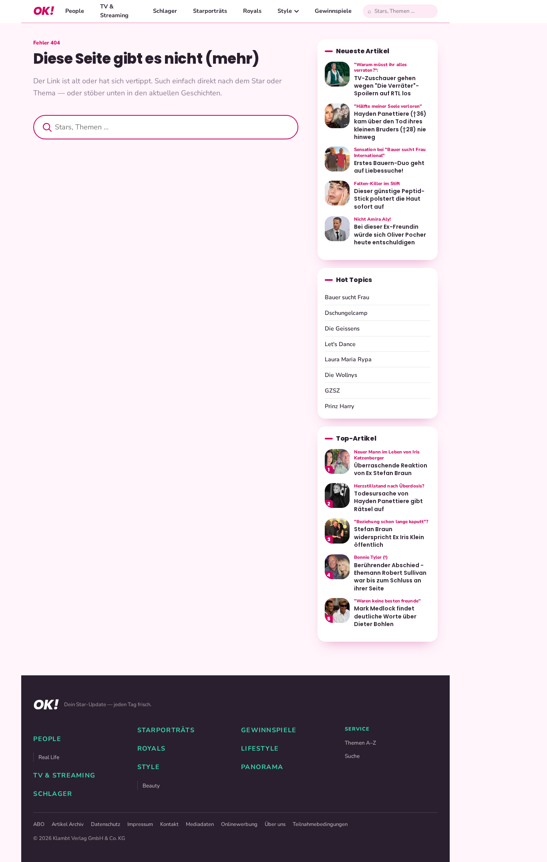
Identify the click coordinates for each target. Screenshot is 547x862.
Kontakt (169, 824)
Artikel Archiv (68, 824)
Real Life (48, 757)
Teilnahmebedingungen (320, 824)
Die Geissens (342, 328)
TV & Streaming (114, 10)
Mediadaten (200, 824)
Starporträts (210, 11)
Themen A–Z (360, 743)
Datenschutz (105, 824)
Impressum (140, 824)
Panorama (262, 767)
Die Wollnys (341, 375)
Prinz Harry (339, 406)
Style (285, 11)
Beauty (151, 785)
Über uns (275, 824)
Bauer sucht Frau (347, 297)
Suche (352, 756)
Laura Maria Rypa (348, 359)
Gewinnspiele (333, 11)
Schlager (165, 11)
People (74, 11)
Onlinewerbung (239, 824)
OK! (43, 11)
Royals (252, 11)
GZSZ (332, 391)
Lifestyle (260, 748)
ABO (38, 824)
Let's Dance (340, 344)
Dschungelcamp (346, 313)
